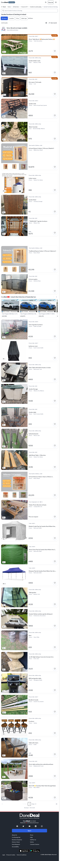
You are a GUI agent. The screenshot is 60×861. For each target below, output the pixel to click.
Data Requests (16, 844)
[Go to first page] (2, 804)
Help (31, 837)
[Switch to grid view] (46, 22)
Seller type (24, 18)
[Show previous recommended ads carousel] (53, 297)
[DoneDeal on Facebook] (17, 826)
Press (31, 835)
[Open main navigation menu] (56, 2)
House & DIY (24, 6)
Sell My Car (33, 839)
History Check (16, 842)
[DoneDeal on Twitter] (23, 826)
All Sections (16, 6)
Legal (3, 854)
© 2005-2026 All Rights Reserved (49, 854)
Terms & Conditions (21, 854)
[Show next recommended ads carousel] (56, 297)
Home (9, 6)
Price (17, 18)
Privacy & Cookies (10, 854)
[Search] (3, 10)
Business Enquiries (17, 839)
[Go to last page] (56, 804)
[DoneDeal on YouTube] (29, 826)
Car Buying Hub (16, 837)
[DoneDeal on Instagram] (42, 826)
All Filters (30, 18)
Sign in (29, 830)
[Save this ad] (55, 51)
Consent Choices (34, 844)
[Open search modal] (46, 2)
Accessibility (15, 846)
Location (11, 18)
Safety (32, 842)
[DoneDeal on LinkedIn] (36, 826)
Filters (5, 18)
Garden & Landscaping (35, 6)
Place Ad (50, 2)
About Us (14, 835)
